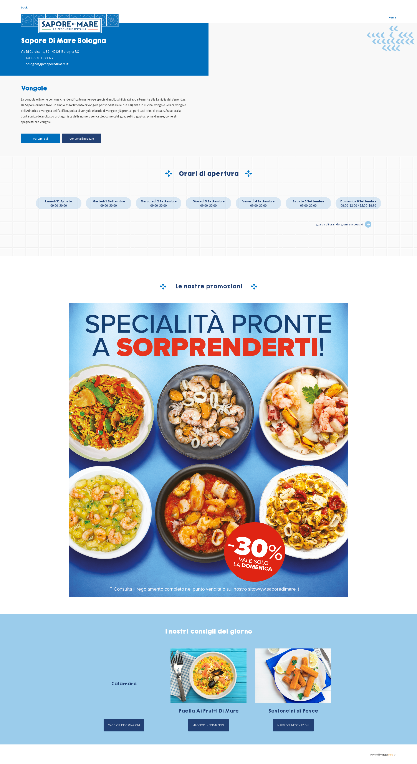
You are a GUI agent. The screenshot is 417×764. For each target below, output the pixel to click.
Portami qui (40, 139)
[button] (368, 224)
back (24, 7)
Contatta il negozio (82, 139)
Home (392, 17)
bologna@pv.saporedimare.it (47, 64)
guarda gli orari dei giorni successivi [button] (339, 224)
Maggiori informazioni (124, 725)
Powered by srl (383, 754)
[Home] (70, 23)
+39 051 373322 (42, 58)
